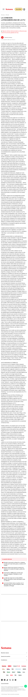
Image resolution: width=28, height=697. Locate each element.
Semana (3, 14)
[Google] (2, 680)
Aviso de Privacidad (6, 683)
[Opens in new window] (4, 680)
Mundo (7, 14)
